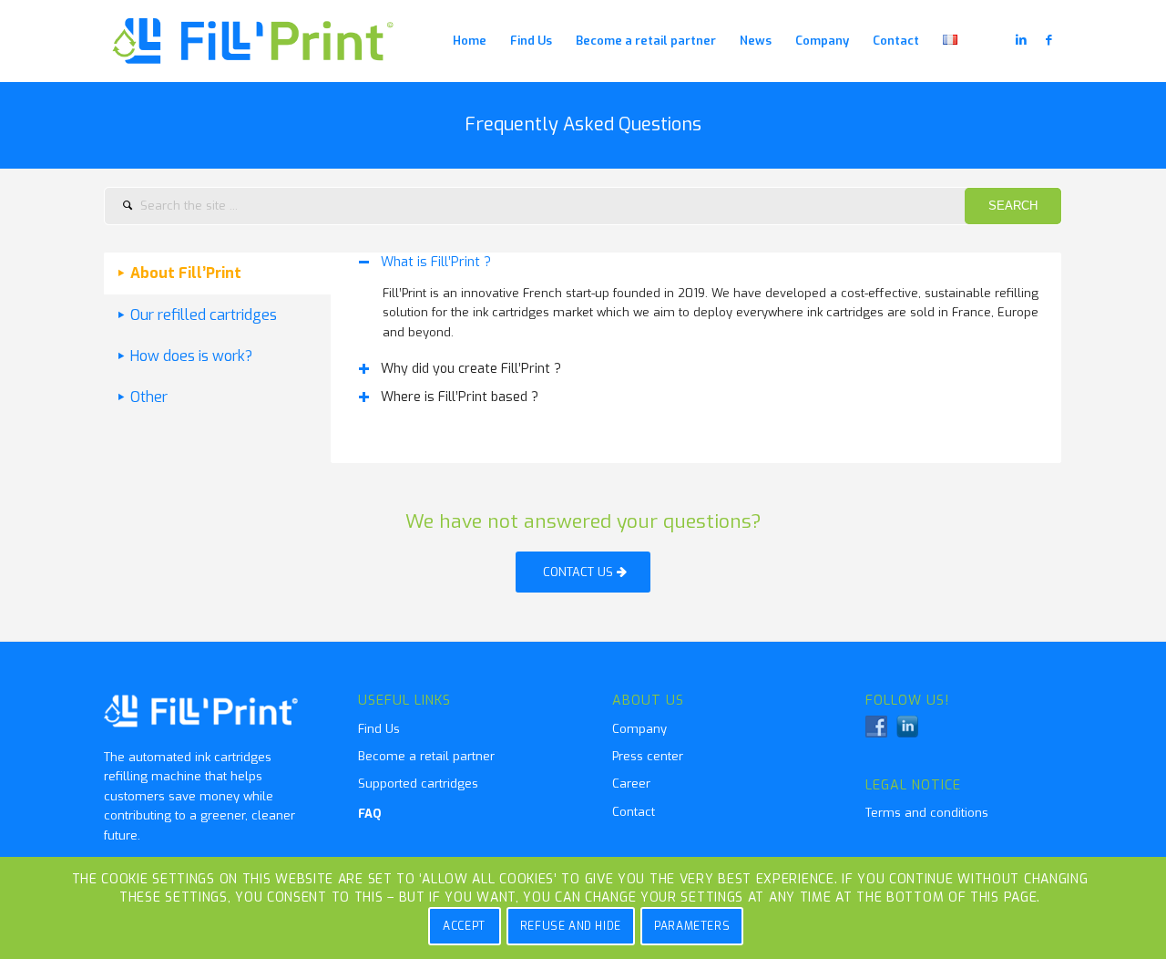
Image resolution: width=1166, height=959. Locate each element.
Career (631, 783)
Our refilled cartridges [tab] (203, 315)
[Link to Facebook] (1048, 40)
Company (639, 729)
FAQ (370, 813)
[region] (696, 312)
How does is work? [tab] (191, 356)
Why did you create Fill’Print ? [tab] (471, 368)
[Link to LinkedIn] (1021, 40)
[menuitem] (469, 41)
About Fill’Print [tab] (185, 273)
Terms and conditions (926, 812)
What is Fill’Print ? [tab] (436, 262)
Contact (633, 812)
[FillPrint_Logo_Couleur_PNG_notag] (254, 41)
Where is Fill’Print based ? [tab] (459, 397)
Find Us (379, 729)
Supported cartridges (418, 783)
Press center (647, 756)
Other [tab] (149, 397)
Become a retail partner (426, 756)
